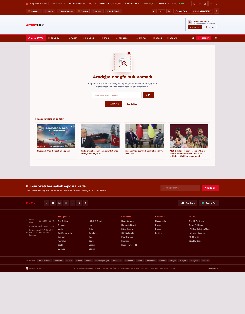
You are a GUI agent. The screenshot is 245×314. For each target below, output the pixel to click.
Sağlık (159, 38)
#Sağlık (173, 260)
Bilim (91, 229)
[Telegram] (79, 203)
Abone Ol (210, 188)
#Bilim (88, 260)
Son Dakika (132, 104)
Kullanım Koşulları (197, 233)
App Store (190, 203)
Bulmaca (84, 11)
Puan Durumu (127, 237)
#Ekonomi (129, 260)
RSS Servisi (194, 237)
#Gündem (117, 260)
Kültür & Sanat (95, 221)
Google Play (211, 203)
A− (154, 11)
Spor (106, 38)
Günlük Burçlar (128, 233)
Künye (158, 225)
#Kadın (69, 260)
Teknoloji (124, 38)
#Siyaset (58, 260)
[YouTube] (210, 3)
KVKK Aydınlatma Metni (199, 229)
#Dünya (162, 260)
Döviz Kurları (127, 229)
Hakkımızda (160, 221)
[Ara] (216, 11)
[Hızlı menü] (215, 38)
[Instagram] (205, 3)
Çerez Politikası (196, 225)
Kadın (91, 225)
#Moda (79, 260)
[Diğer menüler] (187, 38)
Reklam (158, 229)
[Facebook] (199, 3)
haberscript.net (35, 268)
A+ (169, 11)
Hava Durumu (127, 221)
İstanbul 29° (35, 11)
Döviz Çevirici (114, 11)
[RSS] (85, 203)
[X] (193, 3)
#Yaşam (183, 260)
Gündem (55, 38)
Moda (60, 229)
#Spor (139, 260)
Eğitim (92, 249)
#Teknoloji (151, 260)
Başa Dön (212, 268)
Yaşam (173, 38)
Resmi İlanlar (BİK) (129, 245)
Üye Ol (211, 27)
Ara (148, 95)
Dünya (142, 38)
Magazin (61, 249)
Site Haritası (195, 241)
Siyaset (73, 38)
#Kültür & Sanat (45, 260)
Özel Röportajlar (65, 233)
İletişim (158, 233)
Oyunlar (98, 11)
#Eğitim (205, 260)
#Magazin (194, 260)
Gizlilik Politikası (196, 221)
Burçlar (51, 11)
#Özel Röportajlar (102, 260)
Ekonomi (89, 38)
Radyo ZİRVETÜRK (203, 11)
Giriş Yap (195, 27)
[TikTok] (216, 3)
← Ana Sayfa (113, 104)
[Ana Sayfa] (35, 24)
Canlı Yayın (183, 11)
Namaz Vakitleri (67, 11)
